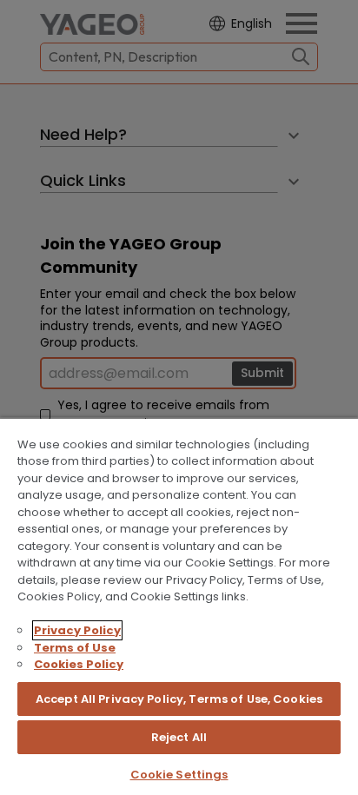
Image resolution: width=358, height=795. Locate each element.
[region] (179, 606)
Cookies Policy (78, 664)
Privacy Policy (77, 630)
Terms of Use (75, 647)
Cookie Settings (179, 774)
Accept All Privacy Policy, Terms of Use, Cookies (179, 699)
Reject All (179, 737)
